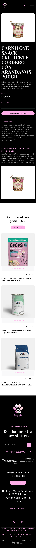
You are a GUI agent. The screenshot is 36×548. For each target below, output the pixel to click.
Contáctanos (18, 482)
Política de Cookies (23, 528)
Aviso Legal (7, 528)
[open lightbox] (18, 183)
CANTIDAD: (5, 102)
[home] (5, 5)
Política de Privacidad (18, 530)
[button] (24, 5)
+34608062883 (18, 476)
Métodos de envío (18, 508)
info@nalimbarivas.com (18, 473)
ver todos (18, 227)
